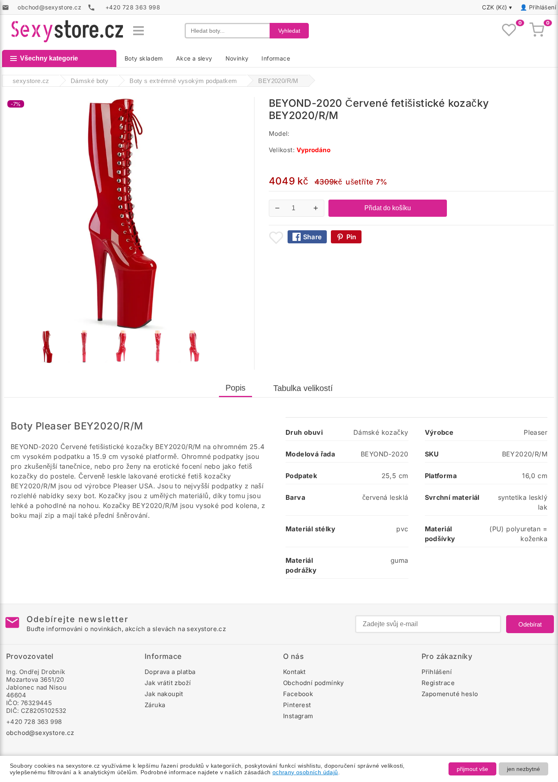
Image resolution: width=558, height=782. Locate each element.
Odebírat (530, 624)
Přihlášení (542, 7)
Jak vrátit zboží (168, 683)
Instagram (298, 716)
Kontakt (294, 672)
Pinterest (297, 705)
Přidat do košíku (387, 207)
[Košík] (536, 30)
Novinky (237, 58)
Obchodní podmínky (313, 683)
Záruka (155, 705)
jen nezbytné (523, 769)
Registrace (438, 683)
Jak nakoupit (164, 694)
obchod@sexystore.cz (40, 733)
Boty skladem (144, 58)
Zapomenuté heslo (450, 694)
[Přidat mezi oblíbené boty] (276, 237)
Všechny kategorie (49, 58)
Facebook (298, 694)
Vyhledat (289, 30)
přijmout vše (472, 769)
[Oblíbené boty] (509, 30)
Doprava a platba (170, 672)
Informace (275, 58)
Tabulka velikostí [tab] (303, 388)
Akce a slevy (194, 58)
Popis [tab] (235, 387)
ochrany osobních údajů (305, 772)
